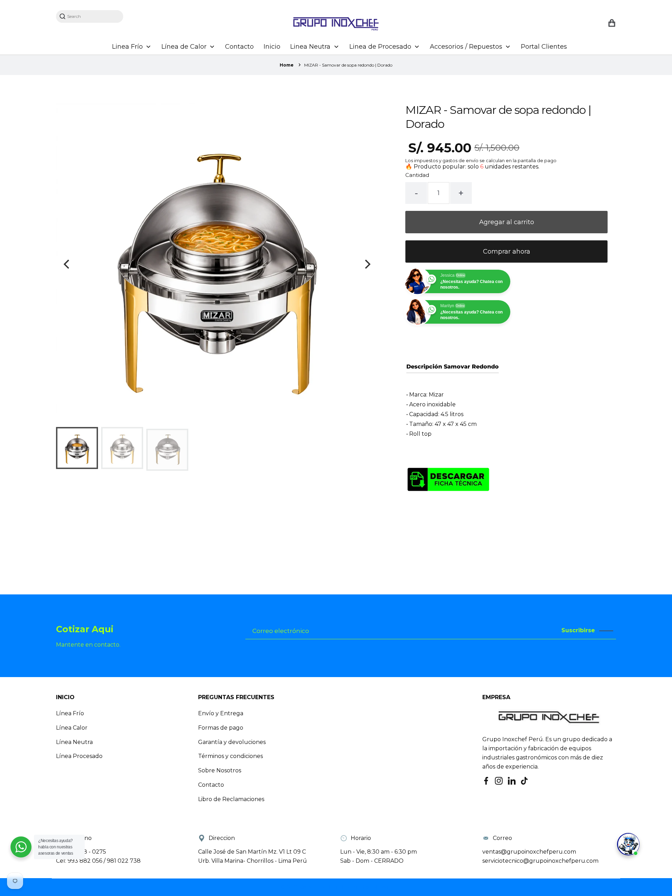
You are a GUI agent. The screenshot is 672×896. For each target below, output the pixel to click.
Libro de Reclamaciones (231, 799)
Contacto (211, 784)
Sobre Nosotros (219, 770)
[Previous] (67, 264)
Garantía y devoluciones (232, 742)
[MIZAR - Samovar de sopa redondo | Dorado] (448, 526)
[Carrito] (611, 23)
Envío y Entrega (220, 713)
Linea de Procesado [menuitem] (380, 46)
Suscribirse (578, 630)
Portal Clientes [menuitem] (544, 46)
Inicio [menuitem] (272, 46)
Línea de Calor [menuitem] (183, 46)
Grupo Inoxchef (319, 887)
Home (287, 65)
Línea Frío (70, 713)
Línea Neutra (74, 742)
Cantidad (417, 175)
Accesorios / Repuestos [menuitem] (466, 46)
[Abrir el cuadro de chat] (628, 844)
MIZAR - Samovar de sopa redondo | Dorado (348, 65)
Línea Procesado (79, 756)
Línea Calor (72, 727)
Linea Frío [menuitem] (127, 46)
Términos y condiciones (230, 756)
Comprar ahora (506, 251)
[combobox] (93, 16)
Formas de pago (220, 727)
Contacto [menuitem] (239, 46)
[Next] (366, 264)
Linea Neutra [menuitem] (310, 46)
